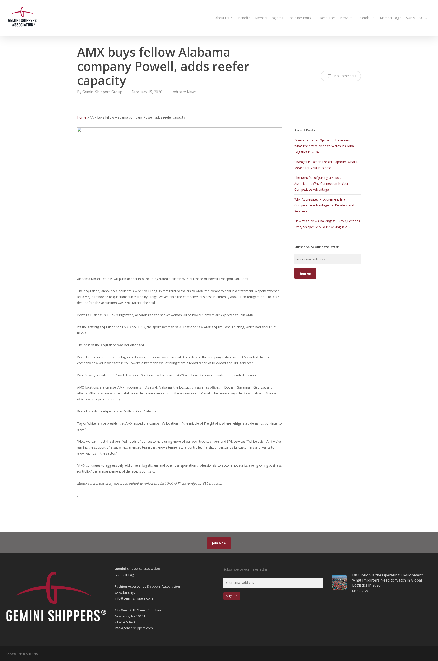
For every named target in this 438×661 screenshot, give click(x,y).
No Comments (344, 76)
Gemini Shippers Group (102, 91)
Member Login (125, 574)
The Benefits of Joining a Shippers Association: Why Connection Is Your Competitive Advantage (321, 183)
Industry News (184, 91)
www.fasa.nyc (125, 592)
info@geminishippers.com (134, 598)
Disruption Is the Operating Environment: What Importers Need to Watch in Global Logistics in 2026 (324, 146)
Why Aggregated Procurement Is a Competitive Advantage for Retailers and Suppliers (324, 205)
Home (81, 117)
